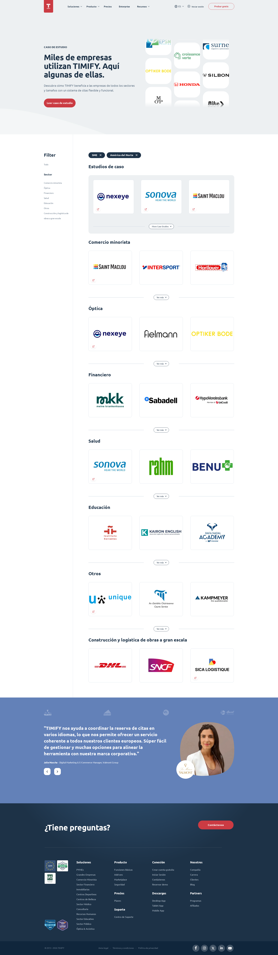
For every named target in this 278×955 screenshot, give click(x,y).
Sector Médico (83, 904)
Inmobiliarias (82, 889)
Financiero (49, 193)
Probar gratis (221, 6)
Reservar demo (160, 884)
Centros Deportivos (86, 894)
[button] (47, 771)
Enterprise (124, 6)
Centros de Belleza (86, 899)
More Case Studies (160, 226)
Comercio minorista (53, 183)
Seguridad (119, 884)
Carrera (194, 874)
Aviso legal (103, 948)
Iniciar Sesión (159, 874)
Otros (46, 208)
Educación (48, 203)
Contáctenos (216, 824)
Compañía (195, 869)
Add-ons (118, 874)
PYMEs (80, 869)
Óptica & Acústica (85, 928)
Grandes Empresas (86, 874)
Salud (46, 198)
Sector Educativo (85, 919)
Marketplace (120, 879)
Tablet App (157, 905)
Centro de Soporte (123, 917)
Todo (46, 164)
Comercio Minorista (86, 879)
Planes (117, 900)
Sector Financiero (85, 884)
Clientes (194, 879)
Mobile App (158, 910)
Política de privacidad (148, 948)
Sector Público (83, 924)
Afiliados (194, 905)
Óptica (47, 188)
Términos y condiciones (123, 948)
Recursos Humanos (86, 914)
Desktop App (158, 900)
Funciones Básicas (123, 869)
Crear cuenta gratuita (163, 869)
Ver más (160, 297)
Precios (108, 6)
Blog (192, 884)
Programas (195, 900)
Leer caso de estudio (60, 103)
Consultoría (82, 909)
